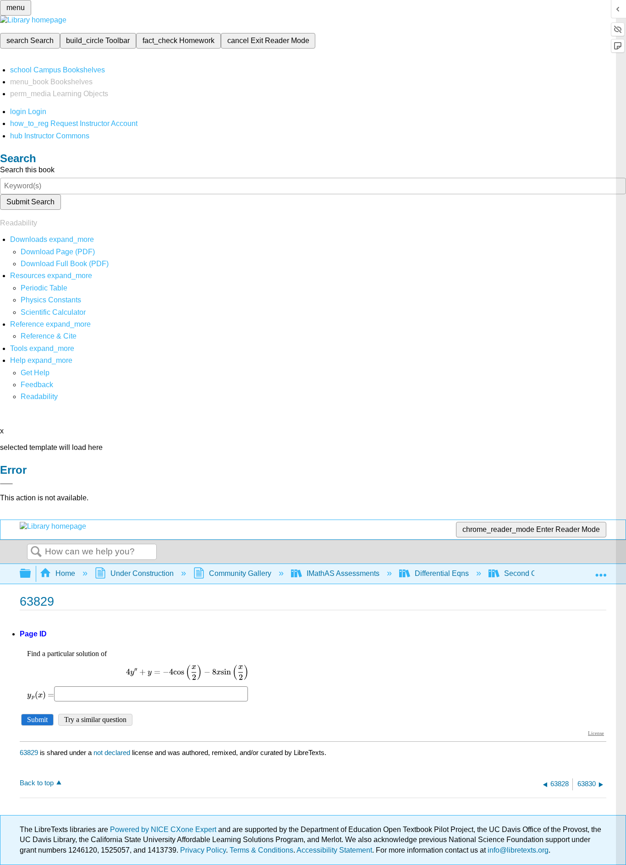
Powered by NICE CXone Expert (164, 829)
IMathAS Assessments (343, 573)
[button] (37, 385)
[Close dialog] (6, 483)
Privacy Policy (203, 850)
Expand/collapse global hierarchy (31, 574)
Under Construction (142, 573)
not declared (112, 752)
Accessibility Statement (334, 850)
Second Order (526, 573)
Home (65, 573)
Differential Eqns (442, 573)
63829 (29, 752)
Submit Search (30, 202)
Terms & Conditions (261, 850)
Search (36, 552)
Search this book (27, 170)
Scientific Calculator (53, 312)
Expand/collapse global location (600, 571)
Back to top (37, 783)
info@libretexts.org (517, 850)
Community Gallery (240, 573)
